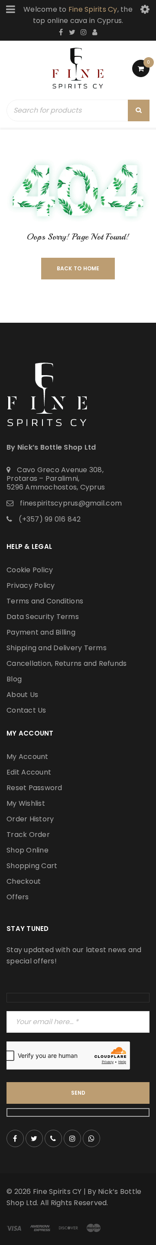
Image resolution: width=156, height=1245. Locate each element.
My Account (27, 757)
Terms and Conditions (44, 601)
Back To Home (78, 268)
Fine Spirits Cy (92, 9)
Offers (17, 897)
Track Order (28, 835)
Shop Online (27, 850)
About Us (22, 695)
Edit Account (28, 772)
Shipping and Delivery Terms (56, 648)
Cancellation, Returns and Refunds (66, 663)
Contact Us (26, 710)
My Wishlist (25, 803)
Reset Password (34, 788)
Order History (30, 819)
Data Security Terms (42, 617)
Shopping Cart (31, 866)
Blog (14, 679)
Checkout (23, 881)
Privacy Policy (30, 585)
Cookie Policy (29, 570)
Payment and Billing (40, 632)
